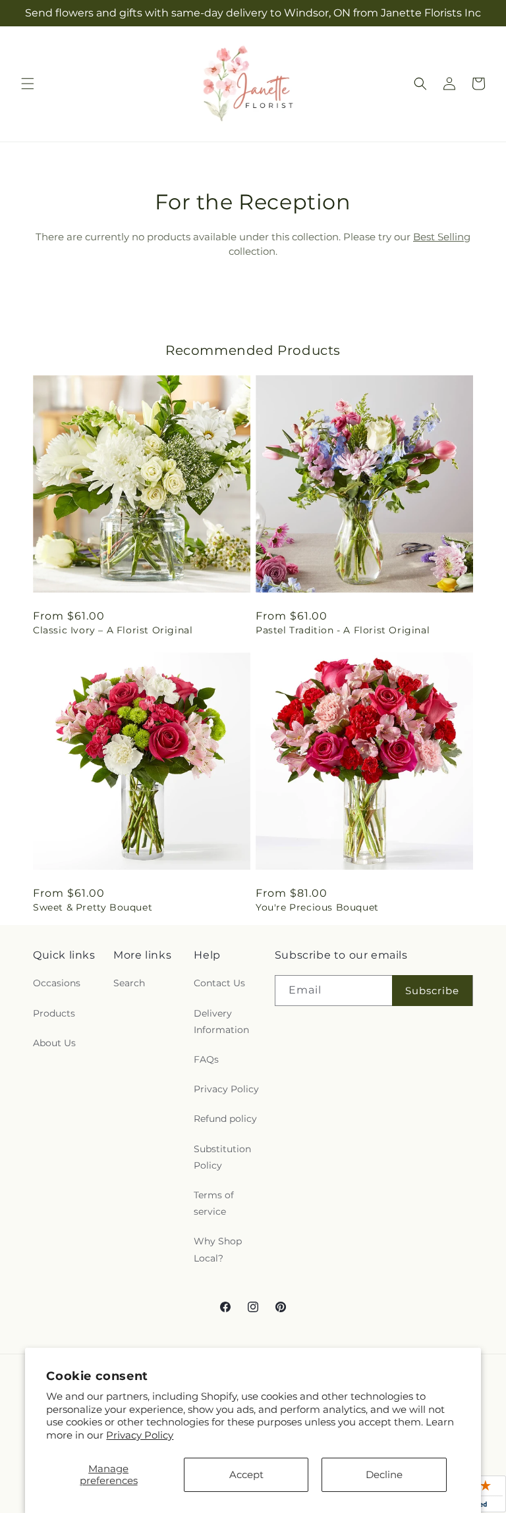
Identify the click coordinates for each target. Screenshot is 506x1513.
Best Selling (441, 236)
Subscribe (432, 990)
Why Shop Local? (218, 1249)
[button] (27, 83)
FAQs (206, 1059)
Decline (384, 1474)
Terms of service (214, 1203)
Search (129, 983)
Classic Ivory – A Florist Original (112, 630)
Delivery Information (221, 1021)
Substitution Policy (222, 1157)
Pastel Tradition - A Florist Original (343, 630)
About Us (54, 1043)
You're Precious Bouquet (317, 907)
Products (54, 1013)
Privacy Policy (139, 1435)
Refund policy (225, 1119)
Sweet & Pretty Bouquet (92, 907)
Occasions (56, 983)
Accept (246, 1474)
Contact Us (219, 983)
